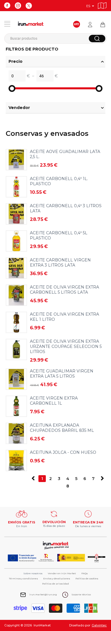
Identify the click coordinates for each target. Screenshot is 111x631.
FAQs (84, 573)
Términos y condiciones (23, 578)
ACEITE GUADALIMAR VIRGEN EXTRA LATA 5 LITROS (61, 373)
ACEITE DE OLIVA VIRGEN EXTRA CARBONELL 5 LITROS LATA (64, 290)
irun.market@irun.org (43, 594)
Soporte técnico (81, 594)
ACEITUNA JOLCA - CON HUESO (63, 452)
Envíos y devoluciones (56, 578)
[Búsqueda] (97, 38)
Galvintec (99, 625)
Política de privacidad (55, 583)
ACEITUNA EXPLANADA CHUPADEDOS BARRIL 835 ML (62, 428)
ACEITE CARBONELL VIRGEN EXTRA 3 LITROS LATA (60, 262)
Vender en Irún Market (62, 573)
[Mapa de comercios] (102, 5)
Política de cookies (86, 578)
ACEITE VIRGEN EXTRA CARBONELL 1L (54, 401)
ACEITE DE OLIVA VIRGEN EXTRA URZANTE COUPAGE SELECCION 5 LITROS (66, 346)
